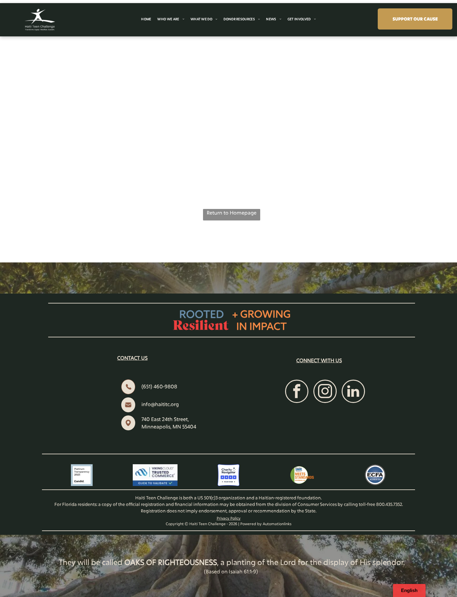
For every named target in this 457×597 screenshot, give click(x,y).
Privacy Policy (229, 518)
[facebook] (296, 392)
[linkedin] (353, 392)
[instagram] (325, 392)
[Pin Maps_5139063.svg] (128, 428)
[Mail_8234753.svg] (128, 410)
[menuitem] (146, 19)
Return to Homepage (231, 212)
